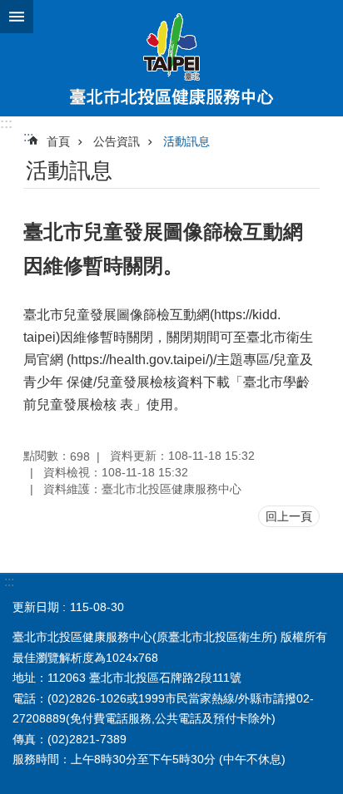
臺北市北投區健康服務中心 (171, 58)
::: (6, 123)
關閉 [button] (16, 16)
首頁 (58, 141)
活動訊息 (186, 141)
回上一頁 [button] (289, 516)
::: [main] (28, 137)
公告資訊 (116, 141)
